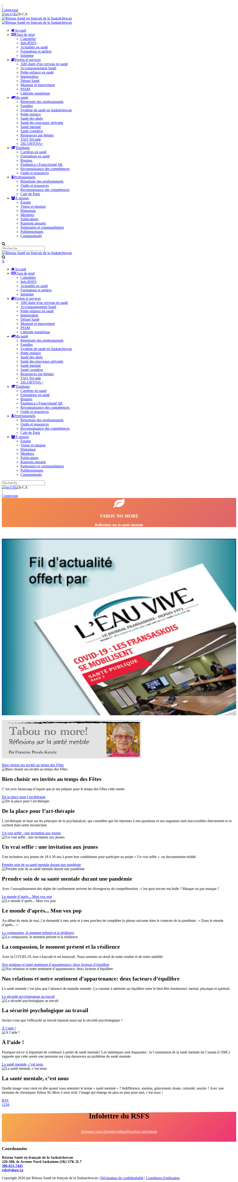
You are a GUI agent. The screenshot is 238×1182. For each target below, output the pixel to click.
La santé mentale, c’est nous (22, 1064)
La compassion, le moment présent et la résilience (38, 933)
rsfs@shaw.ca (12, 1170)
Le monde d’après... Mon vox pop (27, 897)
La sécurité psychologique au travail (28, 996)
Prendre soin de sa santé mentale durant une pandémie (41, 865)
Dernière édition (115, 1132)
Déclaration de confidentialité (121, 1178)
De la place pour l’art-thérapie (24, 797)
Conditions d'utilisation (163, 1178)
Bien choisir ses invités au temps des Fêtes (33, 765)
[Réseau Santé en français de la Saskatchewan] (37, 18)
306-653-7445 (12, 1166)
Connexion (10, 10)
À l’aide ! (9, 1028)
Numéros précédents (142, 1132)
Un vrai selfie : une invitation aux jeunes (31, 833)
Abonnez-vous (91, 1132)
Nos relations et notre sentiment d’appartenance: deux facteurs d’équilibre (55, 965)
